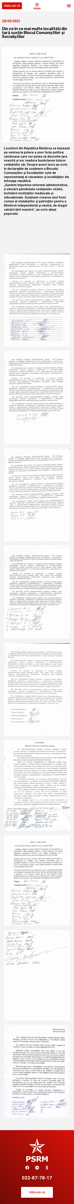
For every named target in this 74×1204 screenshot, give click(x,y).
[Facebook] (27, 1168)
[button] (69, 6)
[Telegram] (37, 1168)
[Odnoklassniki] (47, 1168)
